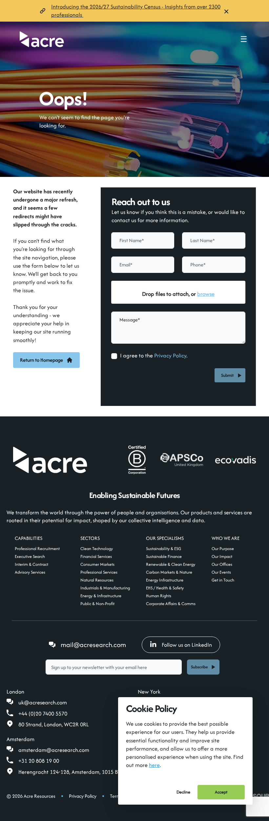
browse (206, 294)
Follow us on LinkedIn (187, 645)
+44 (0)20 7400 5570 (42, 713)
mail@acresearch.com (93, 644)
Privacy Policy (170, 355)
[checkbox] (114, 356)
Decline (183, 792)
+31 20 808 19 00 (38, 761)
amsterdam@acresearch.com (53, 750)
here (154, 765)
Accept (221, 792)
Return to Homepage (41, 359)
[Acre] (42, 39)
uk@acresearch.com (42, 702)
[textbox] (143, 240)
